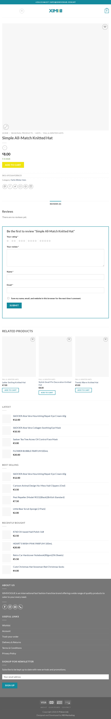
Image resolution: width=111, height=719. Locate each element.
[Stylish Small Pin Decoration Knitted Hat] (55, 356)
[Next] (109, 368)
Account (6, 631)
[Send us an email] (15, 606)
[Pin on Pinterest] (25, 186)
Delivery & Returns (11, 642)
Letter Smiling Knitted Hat (14, 382)
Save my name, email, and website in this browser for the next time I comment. (46, 298)
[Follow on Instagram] (10, 606)
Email (10, 285)
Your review (13, 246)
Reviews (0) (55, 204)
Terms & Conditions (12, 647)
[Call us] (20, 606)
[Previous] (2, 368)
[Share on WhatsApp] (4, 186)
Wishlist (6, 625)
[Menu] (22, 11)
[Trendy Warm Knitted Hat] (92, 356)
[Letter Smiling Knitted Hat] (19, 356)
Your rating (12, 236)
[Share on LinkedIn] (30, 186)
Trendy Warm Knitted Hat (86, 382)
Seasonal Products (22, 133)
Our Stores (54, 707)
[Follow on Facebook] (4, 606)
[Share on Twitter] (15, 186)
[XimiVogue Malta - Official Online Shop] (55, 11)
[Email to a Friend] (20, 186)
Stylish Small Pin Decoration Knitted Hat (55, 383)
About (43, 707)
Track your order (10, 636)
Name (10, 271)
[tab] (55, 204)
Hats (37, 133)
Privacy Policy (9, 653)
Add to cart (13, 164)
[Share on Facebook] (10, 186)
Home (5, 133)
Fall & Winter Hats (53, 133)
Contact (66, 707)
